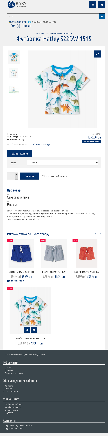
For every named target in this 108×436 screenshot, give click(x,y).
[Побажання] (34, 330)
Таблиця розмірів (19, 153)
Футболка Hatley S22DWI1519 (59, 33)
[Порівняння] (27, 330)
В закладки (49, 176)
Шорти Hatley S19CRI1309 (86, 271)
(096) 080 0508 (19, 22)
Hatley (21, 139)
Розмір (13, 162)
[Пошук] (102, 16)
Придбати (29, 176)
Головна (40, 33)
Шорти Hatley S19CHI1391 (54, 271)
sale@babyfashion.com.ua (20, 425)
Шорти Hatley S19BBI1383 (21, 271)
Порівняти (63, 176)
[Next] (100, 234)
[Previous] (95, 234)
